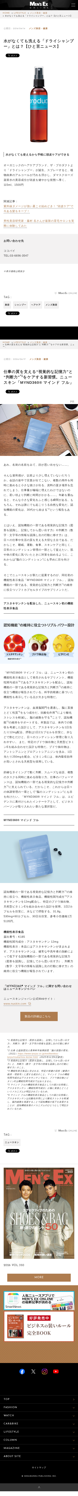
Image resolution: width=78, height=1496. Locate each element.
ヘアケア (36, 305)
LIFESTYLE (20, 13)
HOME (6, 13)
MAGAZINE (12, 1448)
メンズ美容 (51, 305)
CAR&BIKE (11, 1423)
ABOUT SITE (12, 1456)
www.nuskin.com (15, 1003)
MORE (39, 1277)
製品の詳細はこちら (38, 1016)
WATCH (9, 1415)
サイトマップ (39, 1468)
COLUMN (10, 1440)
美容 (7, 305)
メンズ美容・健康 (38, 13)
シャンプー (20, 305)
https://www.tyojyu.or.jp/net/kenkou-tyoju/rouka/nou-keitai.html (33, 1055)
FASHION (10, 1407)
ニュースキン (12, 1142)
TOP (7, 1399)
